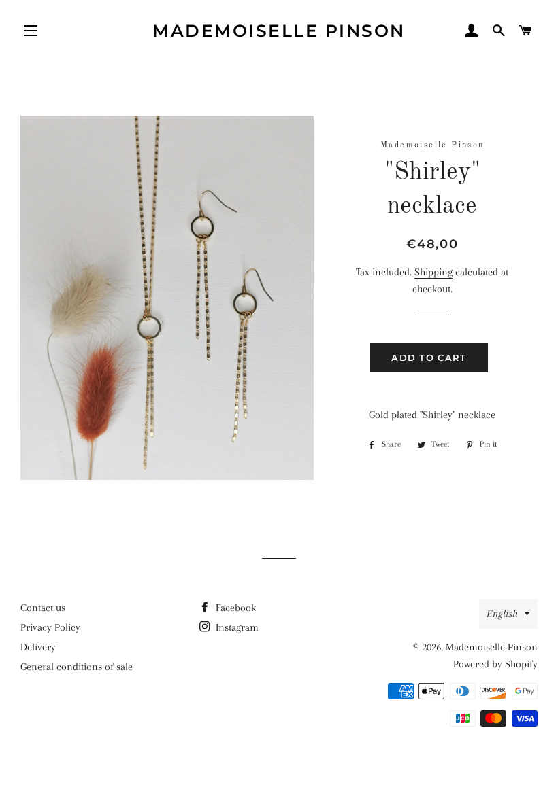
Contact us (42, 608)
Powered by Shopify (495, 664)
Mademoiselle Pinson (279, 30)
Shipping (433, 272)
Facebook (234, 608)
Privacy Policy (50, 627)
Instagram (236, 627)
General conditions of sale (76, 667)
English (502, 614)
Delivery (38, 647)
